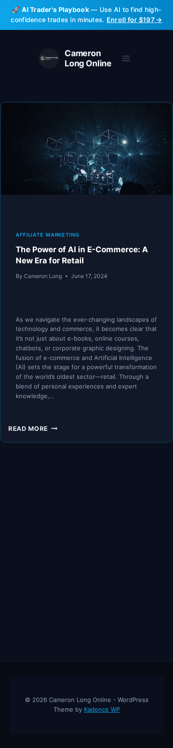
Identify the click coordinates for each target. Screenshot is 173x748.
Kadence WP (102, 709)
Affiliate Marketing (47, 235)
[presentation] (86, 159)
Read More (33, 428)
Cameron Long (43, 276)
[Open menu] (125, 58)
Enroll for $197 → (134, 19)
